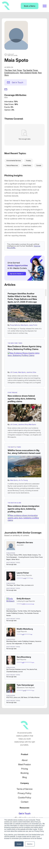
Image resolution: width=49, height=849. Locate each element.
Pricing (24, 768)
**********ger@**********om (25, 690)
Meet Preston (24, 764)
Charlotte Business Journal (14, 671)
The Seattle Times (30, 70)
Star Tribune (12, 392)
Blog (24, 777)
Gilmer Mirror (15, 559)
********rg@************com (25, 662)
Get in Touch (17, 82)
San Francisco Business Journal (16, 669)
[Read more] (24, 313)
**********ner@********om (25, 578)
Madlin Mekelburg (25, 629)
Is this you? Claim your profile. (12, 54)
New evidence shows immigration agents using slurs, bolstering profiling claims (23, 509)
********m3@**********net (25, 604)
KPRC (20, 555)
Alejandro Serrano (25, 542)
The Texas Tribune (12, 555)
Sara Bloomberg (24, 657)
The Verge (9, 585)
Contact (24, 802)
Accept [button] (19, 844)
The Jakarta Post (31, 669)
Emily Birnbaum (23, 598)
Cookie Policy (24, 797)
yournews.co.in (29, 585)
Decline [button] (29, 844)
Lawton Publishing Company (14, 613)
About (24, 760)
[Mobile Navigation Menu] (44, 6)
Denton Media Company (30, 555)
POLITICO (9, 697)
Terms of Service (24, 789)
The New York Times (13, 70)
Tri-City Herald (27, 643)
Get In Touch (24, 813)
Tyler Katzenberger (25, 685)
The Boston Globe (14, 503)
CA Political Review (33, 697)
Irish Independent (17, 643)
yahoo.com (16, 697)
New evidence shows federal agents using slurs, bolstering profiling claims (22, 399)
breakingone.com (11, 72)
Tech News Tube (18, 585)
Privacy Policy (24, 793)
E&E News (24, 697)
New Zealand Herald (28, 72)
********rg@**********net (24, 634)
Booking (25, 773)
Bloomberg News (11, 611)
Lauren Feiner (23, 573)
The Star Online (22, 611)
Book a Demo (29, 6)
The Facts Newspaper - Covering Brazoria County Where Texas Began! (24, 557)
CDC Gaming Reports (34, 611)
